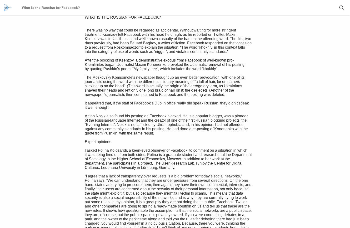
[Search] (341, 7)
